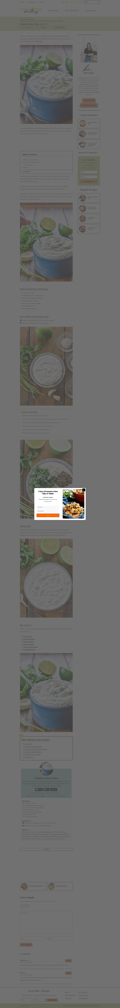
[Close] (83, 490)
